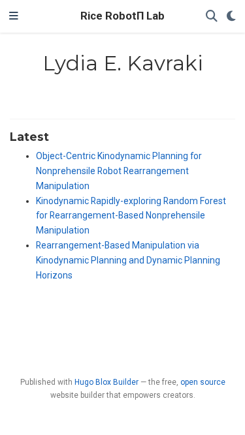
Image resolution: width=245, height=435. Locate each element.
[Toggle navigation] (13, 16)
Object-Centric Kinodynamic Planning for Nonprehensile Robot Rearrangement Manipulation (119, 171)
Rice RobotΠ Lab (122, 16)
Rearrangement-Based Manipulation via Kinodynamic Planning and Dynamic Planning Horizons (128, 260)
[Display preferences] (231, 16)
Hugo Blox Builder (106, 382)
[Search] (212, 16)
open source (202, 382)
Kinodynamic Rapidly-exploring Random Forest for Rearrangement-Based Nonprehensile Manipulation (131, 216)
